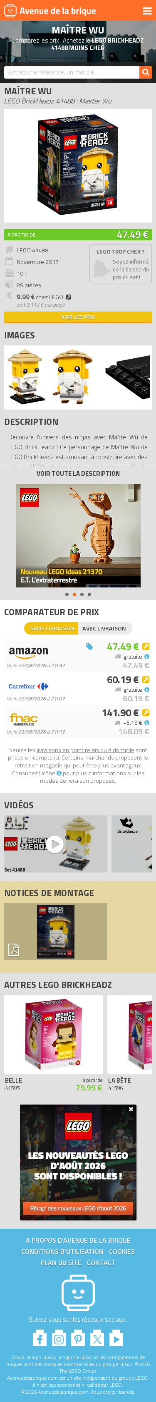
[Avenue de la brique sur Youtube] (116, 1335)
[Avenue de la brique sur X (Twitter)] (97, 1335)
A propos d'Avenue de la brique (78, 1240)
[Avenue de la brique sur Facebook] (40, 1335)
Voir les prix (78, 317)
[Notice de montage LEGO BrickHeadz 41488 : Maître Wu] (55, 931)
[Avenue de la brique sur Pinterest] (78, 1335)
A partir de (21, 235)
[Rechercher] (145, 72)
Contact (101, 1263)
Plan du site (61, 1263)
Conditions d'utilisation (62, 1251)
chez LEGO (40, 297)
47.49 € (133, 234)
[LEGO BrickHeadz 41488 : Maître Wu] (78, 214)
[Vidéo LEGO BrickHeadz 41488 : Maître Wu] (53, 843)
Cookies (122, 1251)
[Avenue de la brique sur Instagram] (59, 1335)
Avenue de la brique (50, 10)
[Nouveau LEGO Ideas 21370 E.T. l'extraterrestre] (78, 535)
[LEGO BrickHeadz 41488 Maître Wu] (26, 403)
